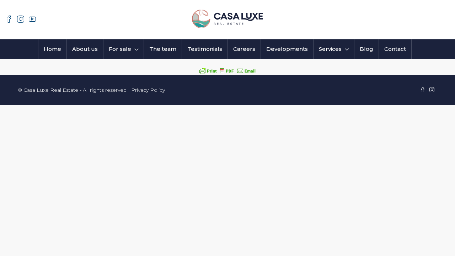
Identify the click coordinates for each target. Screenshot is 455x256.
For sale (120, 49)
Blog (366, 49)
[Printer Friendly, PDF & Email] (227, 70)
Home (52, 49)
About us (85, 49)
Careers (244, 49)
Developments (287, 49)
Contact (395, 49)
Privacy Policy (148, 90)
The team (162, 49)
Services (330, 49)
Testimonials (204, 49)
